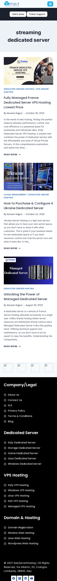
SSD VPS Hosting (18, 501)
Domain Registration (20, 527)
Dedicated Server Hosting (19, 89)
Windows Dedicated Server (24, 464)
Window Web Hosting (21, 533)
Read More (12, 154)
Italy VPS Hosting (18, 485)
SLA (10, 405)
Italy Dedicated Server (22, 442)
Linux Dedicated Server (22, 458)
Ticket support (37, 14)
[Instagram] (19, 578)
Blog (10, 421)
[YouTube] (31, 578)
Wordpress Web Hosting (23, 543)
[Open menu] (50, 3)
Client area (18, 14)
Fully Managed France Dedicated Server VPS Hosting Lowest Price (27, 102)
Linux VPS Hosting (18, 495)
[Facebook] (13, 578)
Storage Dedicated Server (24, 448)
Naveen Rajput (14, 113)
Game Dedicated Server (23, 453)
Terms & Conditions (20, 416)
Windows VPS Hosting (21, 490)
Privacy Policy (16, 411)
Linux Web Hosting (19, 538)
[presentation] (28, 71)
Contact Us (15, 400)
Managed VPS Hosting (21, 506)
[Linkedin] (25, 578)
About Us (13, 395)
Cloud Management (15, 194)
